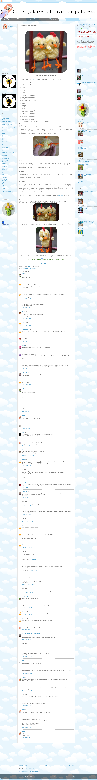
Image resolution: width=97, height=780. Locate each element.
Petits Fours (4, 163)
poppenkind (4, 166)
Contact (4, 19)
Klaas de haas (5, 147)
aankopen (4, 115)
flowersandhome (25, 352)
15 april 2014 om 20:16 (27, 629)
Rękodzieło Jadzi (26, 596)
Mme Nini (24, 459)
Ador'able (24, 292)
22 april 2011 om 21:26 (26, 428)
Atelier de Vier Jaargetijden (84, 181)
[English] (79, 24)
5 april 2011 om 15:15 (26, 298)
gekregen (4, 135)
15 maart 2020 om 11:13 (27, 727)
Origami (4, 161)
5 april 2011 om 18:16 (26, 325)
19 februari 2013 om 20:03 (27, 529)
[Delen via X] (36, 266)
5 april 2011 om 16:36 (26, 318)
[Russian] (87, 25)
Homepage (47, 765)
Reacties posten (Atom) (30, 768)
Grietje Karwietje (5, 220)
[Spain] (93, 24)
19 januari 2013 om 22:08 (27, 521)
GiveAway (4, 136)
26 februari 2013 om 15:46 (27, 560)
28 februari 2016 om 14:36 (27, 690)
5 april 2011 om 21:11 (26, 341)
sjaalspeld (4, 175)
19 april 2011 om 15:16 (26, 420)
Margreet (24, 311)
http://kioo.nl (33, 559)
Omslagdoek (5, 160)
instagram (80, 217)
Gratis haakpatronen (12, 19)
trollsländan (24, 372)
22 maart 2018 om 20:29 (27, 713)
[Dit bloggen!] (34, 266)
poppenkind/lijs (5, 168)
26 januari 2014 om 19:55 (27, 592)
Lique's (79, 220)
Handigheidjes (5, 141)
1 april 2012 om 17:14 (26, 465)
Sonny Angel (5, 179)
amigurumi (4, 116)
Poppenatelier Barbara (83, 151)
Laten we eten (5, 155)
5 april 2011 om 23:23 (26, 348)
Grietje (23, 415)
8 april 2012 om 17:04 (26, 497)
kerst (3, 144)
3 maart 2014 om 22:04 (27, 607)
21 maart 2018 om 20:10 (27, 705)
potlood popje (5, 169)
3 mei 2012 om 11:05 (26, 505)
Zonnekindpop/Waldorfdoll (7, 191)
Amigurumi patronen (26, 268)
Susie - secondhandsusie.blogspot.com (31, 633)
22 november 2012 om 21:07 (28, 514)
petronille (24, 363)
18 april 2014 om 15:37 (27, 639)
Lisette (79, 160)
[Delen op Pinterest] (38, 266)
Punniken (4, 171)
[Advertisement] (46, 754)
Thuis (3, 186)
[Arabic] (79, 28)
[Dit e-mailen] (33, 266)
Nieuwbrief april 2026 (82, 148)
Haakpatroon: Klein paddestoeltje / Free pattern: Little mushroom (89, 76)
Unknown (24, 283)
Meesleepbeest (5, 158)
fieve (79, 215)
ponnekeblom (81, 173)
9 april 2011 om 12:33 (26, 399)
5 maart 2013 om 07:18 (27, 572)
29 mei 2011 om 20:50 (26, 445)
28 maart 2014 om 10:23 (27, 622)
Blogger (75, 776)
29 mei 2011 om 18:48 (26, 437)
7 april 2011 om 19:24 (26, 384)
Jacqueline (24, 482)
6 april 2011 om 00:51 (26, 359)
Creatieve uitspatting (6, 126)
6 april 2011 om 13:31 (26, 368)
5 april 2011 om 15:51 (26, 307)
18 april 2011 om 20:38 (26, 411)
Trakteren (4, 188)
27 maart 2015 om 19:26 (27, 673)
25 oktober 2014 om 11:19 (27, 647)
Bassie (3, 119)
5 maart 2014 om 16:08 (27, 614)
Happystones (5, 142)
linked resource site (35, 570)
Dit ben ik (4, 130)
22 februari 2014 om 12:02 (27, 600)
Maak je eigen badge (5, 224)
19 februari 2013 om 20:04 (27, 540)
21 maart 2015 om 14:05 (27, 656)
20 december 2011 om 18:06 (28, 455)
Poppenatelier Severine (83, 164)
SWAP (3, 183)
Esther (23, 423)
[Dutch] (83, 25)
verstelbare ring (34, 79)
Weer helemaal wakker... (87, 199)
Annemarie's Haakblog (83, 138)
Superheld (4, 182)
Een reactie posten (24, 739)
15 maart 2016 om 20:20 (27, 698)
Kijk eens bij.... (5, 146)
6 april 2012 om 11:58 (26, 478)
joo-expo (80, 147)
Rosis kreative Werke (82, 130)
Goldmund (61, 776)
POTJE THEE (81, 207)
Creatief (79, 121)
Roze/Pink (85, 165)
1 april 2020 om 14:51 (26, 737)
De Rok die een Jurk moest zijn (89, 229)
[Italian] (79, 25)
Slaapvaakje (4, 177)
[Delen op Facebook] (37, 266)
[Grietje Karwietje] (3, 223)
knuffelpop (4, 150)
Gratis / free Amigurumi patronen (26, 19)
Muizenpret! (85, 152)
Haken (3, 138)
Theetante (4, 185)
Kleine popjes (5, 149)
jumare (23, 345)
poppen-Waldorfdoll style (7, 164)
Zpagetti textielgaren (6, 193)
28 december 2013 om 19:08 (28, 584)
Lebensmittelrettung (87, 131)
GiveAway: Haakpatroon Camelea (89, 82)
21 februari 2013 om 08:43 (27, 547)
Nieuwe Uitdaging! (86, 122)
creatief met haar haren (7, 124)
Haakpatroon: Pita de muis (87, 89)
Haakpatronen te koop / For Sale (42, 19)
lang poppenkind (5, 153)
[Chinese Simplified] (85, 28)
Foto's (3, 133)
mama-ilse (80, 187)
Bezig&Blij (80, 198)
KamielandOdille (81, 228)
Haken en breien (34, 268)
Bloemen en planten (6, 121)
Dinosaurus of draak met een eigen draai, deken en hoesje (88, 222)
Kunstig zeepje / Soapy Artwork (8, 152)
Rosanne (24, 449)
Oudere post (70, 765)
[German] (88, 24)
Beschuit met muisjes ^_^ (87, 69)
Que (23, 544)
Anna (23, 273)
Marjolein (24, 336)
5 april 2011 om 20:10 (26, 333)
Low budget (4, 157)
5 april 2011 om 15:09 (26, 288)
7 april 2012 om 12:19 (26, 487)
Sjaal (3, 174)
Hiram (23, 432)
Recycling (4, 172)
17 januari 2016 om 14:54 (27, 682)
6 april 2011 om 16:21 (26, 377)
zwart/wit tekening (6, 194)
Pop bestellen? (54, 19)
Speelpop (4, 180)
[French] (83, 24)
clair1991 (24, 660)
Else (23, 381)
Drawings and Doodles (7, 131)
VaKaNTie (85, 208)
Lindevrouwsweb (26, 329)
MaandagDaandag (82, 190)
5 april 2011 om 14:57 (26, 279)
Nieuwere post (23, 765)
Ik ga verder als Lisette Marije (83, 161)
